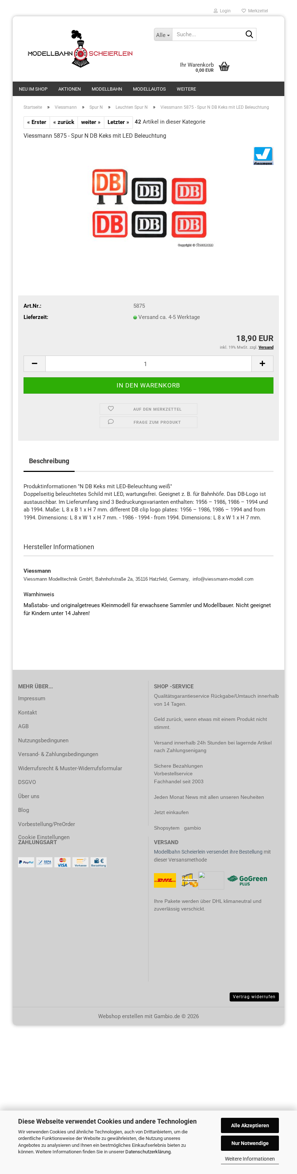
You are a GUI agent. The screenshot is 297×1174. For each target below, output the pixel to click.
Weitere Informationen (250, 1159)
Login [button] (224, 10)
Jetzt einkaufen (171, 812)
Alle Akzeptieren (250, 1125)
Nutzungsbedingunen (43, 740)
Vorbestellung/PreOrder (46, 824)
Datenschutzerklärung (148, 1151)
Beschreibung (49, 461)
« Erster (36, 122)
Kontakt (27, 712)
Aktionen (69, 89)
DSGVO (27, 782)
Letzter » (118, 122)
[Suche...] (249, 34)
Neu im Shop (33, 89)
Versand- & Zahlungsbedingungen (58, 754)
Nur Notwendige (250, 1143)
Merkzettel (257, 10)
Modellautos (149, 89)
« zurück (63, 122)
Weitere (186, 89)
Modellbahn (107, 89)
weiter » (91, 122)
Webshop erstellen (120, 1016)
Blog (23, 810)
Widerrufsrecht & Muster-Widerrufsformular (70, 768)
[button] (34, 364)
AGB (23, 726)
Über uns (28, 796)
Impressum (31, 698)
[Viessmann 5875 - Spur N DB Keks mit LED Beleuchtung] (149, 201)
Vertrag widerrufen (254, 996)
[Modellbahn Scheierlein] (80, 49)
